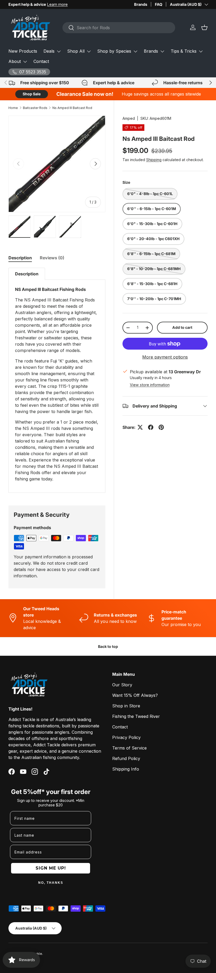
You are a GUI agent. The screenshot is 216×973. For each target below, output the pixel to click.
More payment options (165, 357)
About (14, 61)
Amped (128, 118)
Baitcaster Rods (35, 108)
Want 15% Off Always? (135, 695)
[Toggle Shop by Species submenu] (135, 51)
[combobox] (118, 27)
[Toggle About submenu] (25, 61)
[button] (204, 27)
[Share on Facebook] (150, 427)
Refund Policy (126, 758)
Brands (140, 4)
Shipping (153, 159)
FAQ (158, 4)
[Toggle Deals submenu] (59, 51)
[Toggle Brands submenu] (162, 51)
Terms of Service (129, 748)
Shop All (76, 51)
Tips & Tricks (184, 51)
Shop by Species (114, 51)
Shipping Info (125, 769)
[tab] (20, 258)
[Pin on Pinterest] (161, 427)
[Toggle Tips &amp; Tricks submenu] (201, 51)
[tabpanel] (56, 380)
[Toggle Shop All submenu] (89, 51)
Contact (41, 61)
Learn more (57, 4)
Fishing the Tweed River (136, 716)
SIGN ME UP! (51, 868)
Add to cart (182, 327)
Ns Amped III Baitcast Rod (72, 108)
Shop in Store (126, 705)
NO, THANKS (50, 883)
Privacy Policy (126, 737)
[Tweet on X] (140, 427)
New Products (22, 51)
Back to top (108, 646)
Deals (49, 51)
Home (13, 108)
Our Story (122, 684)
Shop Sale (32, 94)
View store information (150, 385)
